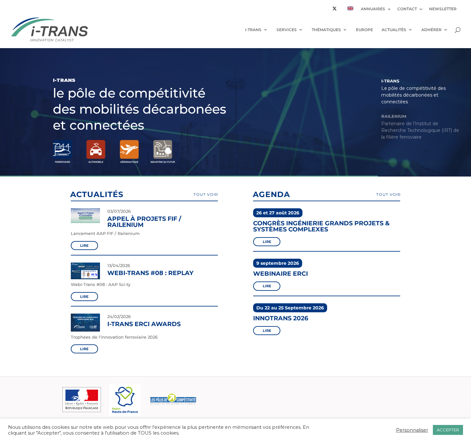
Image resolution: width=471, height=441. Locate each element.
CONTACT (407, 9)
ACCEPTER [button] (448, 429)
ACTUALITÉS (394, 29)
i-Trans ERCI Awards (144, 324)
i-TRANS (253, 29)
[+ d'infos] (85, 223)
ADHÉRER (431, 29)
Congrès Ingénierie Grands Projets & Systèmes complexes (321, 226)
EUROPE (364, 29)
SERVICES (287, 29)
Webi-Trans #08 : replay (150, 273)
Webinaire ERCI (280, 273)
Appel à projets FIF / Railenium (144, 222)
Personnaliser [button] (412, 430)
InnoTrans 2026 (280, 318)
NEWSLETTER (443, 9)
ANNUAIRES (373, 9)
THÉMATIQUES (326, 29)
